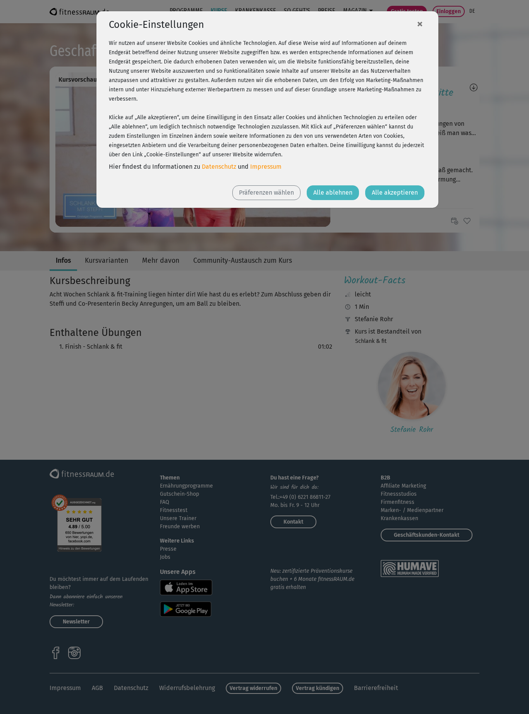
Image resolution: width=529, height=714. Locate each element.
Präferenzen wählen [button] (266, 192)
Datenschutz (219, 166)
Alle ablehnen (332, 192)
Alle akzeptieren (395, 192)
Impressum (266, 166)
